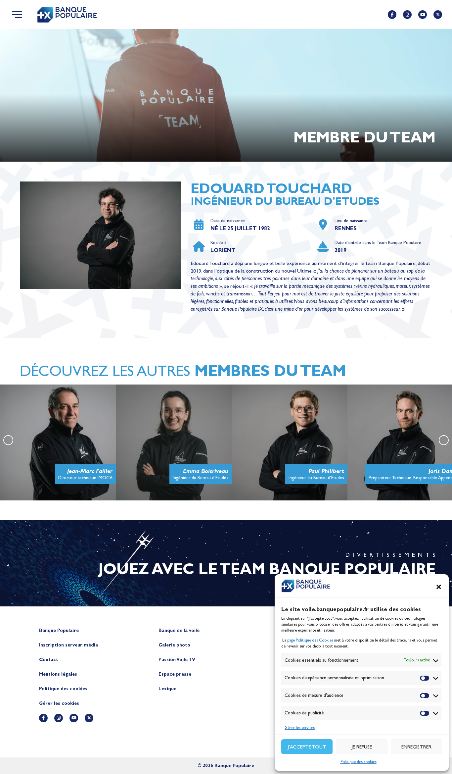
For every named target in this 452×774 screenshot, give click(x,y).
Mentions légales (58, 674)
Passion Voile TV (176, 659)
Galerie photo (174, 645)
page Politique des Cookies (310, 640)
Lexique (167, 689)
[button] (438, 587)
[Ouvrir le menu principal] (17, 14)
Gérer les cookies (59, 703)
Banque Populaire (59, 630)
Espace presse (174, 674)
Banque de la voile (179, 630)
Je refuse (362, 747)
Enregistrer (416, 747)
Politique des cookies (358, 761)
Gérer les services (300, 727)
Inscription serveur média (68, 645)
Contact (48, 659)
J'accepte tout (307, 747)
